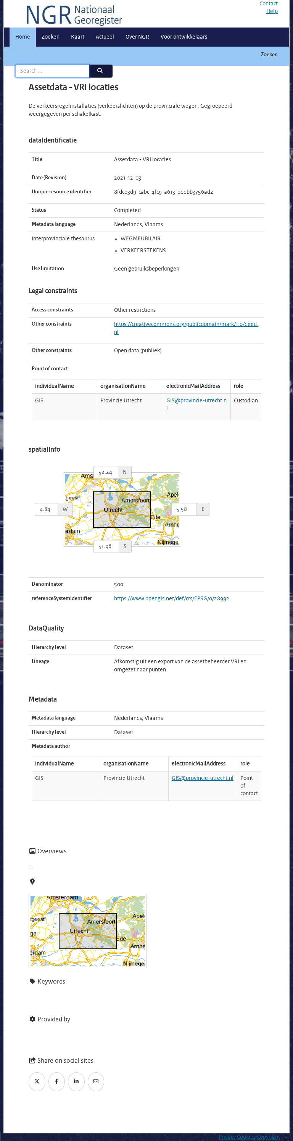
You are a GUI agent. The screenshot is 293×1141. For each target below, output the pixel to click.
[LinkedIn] (76, 1081)
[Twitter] (37, 1081)
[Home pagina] (71, 13)
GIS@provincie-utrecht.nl (202, 778)
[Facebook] (56, 1081)
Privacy (227, 1137)
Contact (268, 3)
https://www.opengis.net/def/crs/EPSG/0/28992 (171, 598)
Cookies (246, 1137)
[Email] (96, 1081)
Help (272, 11)
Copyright (268, 1137)
